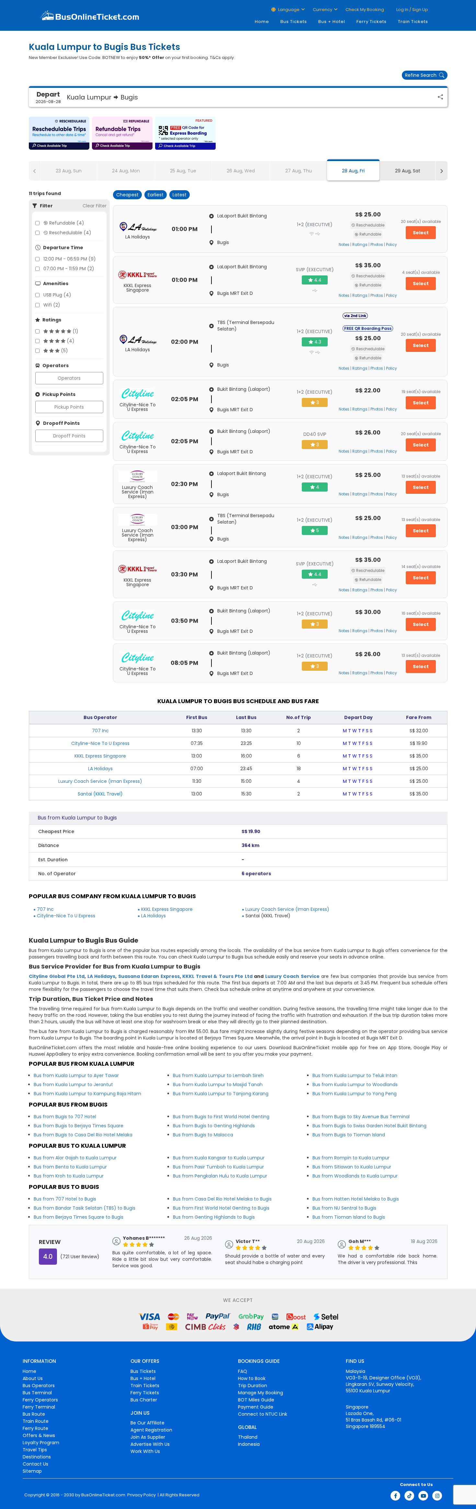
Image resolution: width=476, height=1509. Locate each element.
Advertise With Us (150, 1444)
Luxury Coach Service (292, 976)
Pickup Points (69, 407)
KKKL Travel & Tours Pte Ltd (217, 976)
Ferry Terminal (39, 1407)
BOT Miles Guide (256, 1400)
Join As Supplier (147, 1437)
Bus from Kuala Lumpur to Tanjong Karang (220, 1093)
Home (262, 21)
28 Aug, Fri (353, 171)
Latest (180, 195)
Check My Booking (365, 9)
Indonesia (249, 1444)
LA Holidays (100, 768)
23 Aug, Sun (69, 171)
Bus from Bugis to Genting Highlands (214, 1125)
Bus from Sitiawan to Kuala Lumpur (351, 1167)
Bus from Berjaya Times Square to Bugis (78, 1217)
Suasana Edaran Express (149, 976)
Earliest (156, 195)
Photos (376, 244)
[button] (59, 133)
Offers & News (39, 1435)
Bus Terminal (37, 1392)
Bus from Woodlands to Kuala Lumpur (355, 1176)
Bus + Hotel (331, 21)
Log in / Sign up (411, 9)
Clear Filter (95, 206)
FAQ (242, 1371)
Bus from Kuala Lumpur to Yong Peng (354, 1093)
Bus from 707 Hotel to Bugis (65, 1199)
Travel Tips (35, 1449)
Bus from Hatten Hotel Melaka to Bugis (355, 1199)
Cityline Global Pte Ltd (57, 976)
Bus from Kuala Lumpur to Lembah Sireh (218, 1075)
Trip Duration (252, 1385)
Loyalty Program (41, 1442)
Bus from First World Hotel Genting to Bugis (221, 1208)
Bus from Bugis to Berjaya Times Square (78, 1125)
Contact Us (35, 1464)
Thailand (247, 1437)
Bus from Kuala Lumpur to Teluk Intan (354, 1075)
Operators (69, 378)
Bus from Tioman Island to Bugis (348, 1217)
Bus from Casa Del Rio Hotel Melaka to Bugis (222, 1199)
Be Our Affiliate (147, 1423)
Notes (344, 244)
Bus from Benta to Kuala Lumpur (70, 1167)
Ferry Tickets (372, 21)
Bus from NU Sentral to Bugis (344, 1208)
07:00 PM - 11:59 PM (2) (68, 268)
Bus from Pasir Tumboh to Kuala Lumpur (218, 1167)
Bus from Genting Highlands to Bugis (214, 1217)
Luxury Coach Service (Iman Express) (100, 781)
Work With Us (145, 1451)
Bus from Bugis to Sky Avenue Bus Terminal (361, 1116)
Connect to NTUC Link (262, 1414)
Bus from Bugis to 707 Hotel (65, 1116)
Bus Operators (39, 1385)
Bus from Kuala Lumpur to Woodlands (355, 1084)
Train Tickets (413, 21)
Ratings (360, 244)
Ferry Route (35, 1428)
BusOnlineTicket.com (103, 1495)
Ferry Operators (40, 1400)
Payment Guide (255, 1407)
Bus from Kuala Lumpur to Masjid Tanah (218, 1084)
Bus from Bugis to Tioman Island (348, 1135)
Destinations (37, 1457)
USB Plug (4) (57, 295)
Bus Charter (143, 1400)
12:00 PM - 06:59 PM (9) (69, 259)
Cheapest (127, 195)
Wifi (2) (51, 305)
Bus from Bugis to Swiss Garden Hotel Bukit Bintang (369, 1125)
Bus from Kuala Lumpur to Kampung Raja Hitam (87, 1093)
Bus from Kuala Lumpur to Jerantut (73, 1084)
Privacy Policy (141, 1495)
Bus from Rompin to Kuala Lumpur (351, 1158)
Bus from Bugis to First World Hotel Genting (221, 1116)
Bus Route (34, 1414)
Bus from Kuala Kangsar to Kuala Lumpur (219, 1158)
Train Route (36, 1421)
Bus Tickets (293, 21)
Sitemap (32, 1471)
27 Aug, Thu (298, 171)
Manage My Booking (260, 1392)
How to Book (252, 1378)
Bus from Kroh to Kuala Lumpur (69, 1176)
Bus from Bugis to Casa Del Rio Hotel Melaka (83, 1135)
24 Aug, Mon (126, 171)
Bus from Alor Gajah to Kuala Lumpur (75, 1158)
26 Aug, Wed (241, 171)
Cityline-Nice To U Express (100, 743)
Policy (391, 244)
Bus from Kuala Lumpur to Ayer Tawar (76, 1075)
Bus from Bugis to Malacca (203, 1135)
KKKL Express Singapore (100, 756)
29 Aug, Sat (407, 171)
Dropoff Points (69, 436)
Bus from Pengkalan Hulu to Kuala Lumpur (220, 1176)
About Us (33, 1378)
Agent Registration (151, 1430)
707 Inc (100, 730)
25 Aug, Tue (183, 171)
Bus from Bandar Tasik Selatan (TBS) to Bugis (84, 1208)
